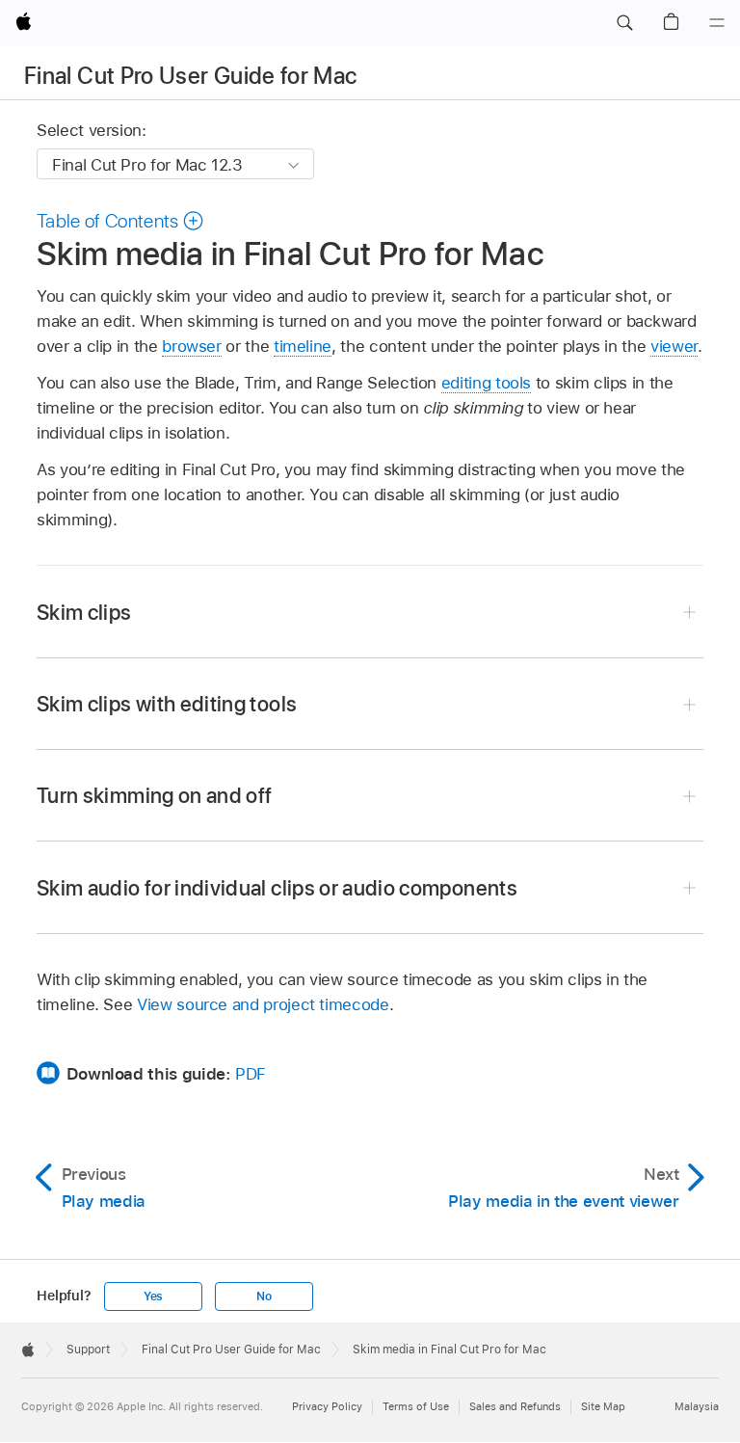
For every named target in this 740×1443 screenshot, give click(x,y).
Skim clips (84, 612)
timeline (302, 346)
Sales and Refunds (515, 1406)
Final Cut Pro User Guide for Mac (190, 76)
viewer (674, 346)
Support (88, 1349)
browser (192, 346)
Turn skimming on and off (154, 795)
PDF (250, 1073)
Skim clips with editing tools (167, 703)
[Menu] (717, 23)
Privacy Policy (327, 1406)
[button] (624, 23)
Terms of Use (416, 1406)
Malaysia (696, 1406)
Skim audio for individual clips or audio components (277, 887)
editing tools (486, 382)
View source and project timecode (263, 1004)
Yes (153, 1296)
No (264, 1296)
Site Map (603, 1406)
